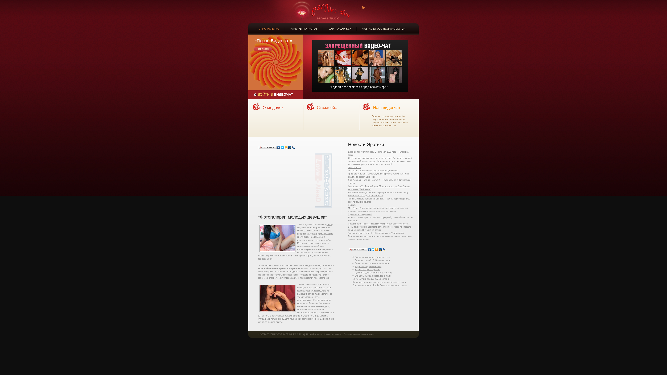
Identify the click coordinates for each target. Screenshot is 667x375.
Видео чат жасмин (364, 257)
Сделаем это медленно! (360, 214)
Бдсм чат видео (398, 282)
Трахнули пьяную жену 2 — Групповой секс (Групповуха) (376, 233)
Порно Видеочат (314, 334)
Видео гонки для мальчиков (368, 266)
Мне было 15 (354, 167)
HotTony (388, 273)
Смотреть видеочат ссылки (393, 285)
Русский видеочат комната (368, 273)
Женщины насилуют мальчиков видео (371, 282)
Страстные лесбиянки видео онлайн (373, 276)
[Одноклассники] (286, 147)
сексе (329, 224)
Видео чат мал (382, 260)
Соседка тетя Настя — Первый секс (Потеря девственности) (378, 224)
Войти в (275, 94)
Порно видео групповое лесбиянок (372, 263)
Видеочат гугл (383, 257)
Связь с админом (332, 334)
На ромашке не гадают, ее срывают (365, 195)
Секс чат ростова (360, 285)
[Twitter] (282, 147)
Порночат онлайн (363, 260)
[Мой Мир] (290, 147)
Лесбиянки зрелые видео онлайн (372, 279)
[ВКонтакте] (279, 147)
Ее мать (352, 205)
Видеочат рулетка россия (367, 269)
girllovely (374, 285)
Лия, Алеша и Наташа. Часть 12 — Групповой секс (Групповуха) (379, 180)
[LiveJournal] (293, 147)
